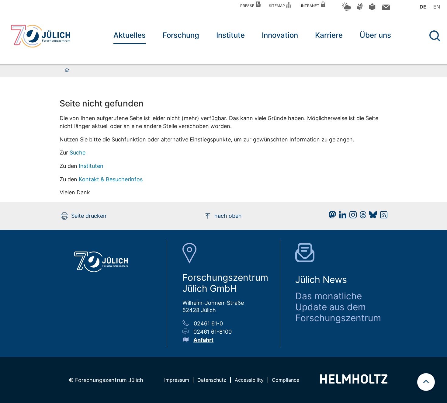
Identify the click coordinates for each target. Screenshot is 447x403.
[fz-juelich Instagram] (351, 216)
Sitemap (278, 5)
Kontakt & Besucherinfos (111, 179)
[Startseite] (67, 71)
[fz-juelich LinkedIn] (341, 216)
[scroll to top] (426, 382)
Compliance (285, 380)
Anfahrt (203, 340)
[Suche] (434, 35)
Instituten (91, 166)
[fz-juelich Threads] (361, 216)
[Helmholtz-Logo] (353, 381)
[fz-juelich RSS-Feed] (382, 216)
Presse (248, 5)
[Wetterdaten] (346, 10)
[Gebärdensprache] (359, 9)
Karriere (329, 35)
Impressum (176, 380)
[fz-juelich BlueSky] (371, 216)
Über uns (375, 35)
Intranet (311, 5)
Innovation (280, 35)
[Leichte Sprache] (372, 9)
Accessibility (249, 380)
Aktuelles (129, 35)
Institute (230, 35)
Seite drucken (88, 216)
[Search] (435, 36)
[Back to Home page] (40, 36)
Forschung (181, 35)
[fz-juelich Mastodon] (331, 216)
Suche (77, 152)
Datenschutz (211, 380)
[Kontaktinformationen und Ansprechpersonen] (385, 8)
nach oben (228, 216)
